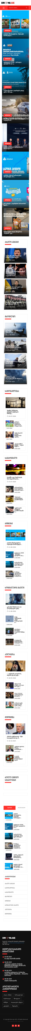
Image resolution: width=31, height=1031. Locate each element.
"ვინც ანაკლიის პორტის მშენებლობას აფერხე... (18, 434)
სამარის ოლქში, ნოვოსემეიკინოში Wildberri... (14, 377)
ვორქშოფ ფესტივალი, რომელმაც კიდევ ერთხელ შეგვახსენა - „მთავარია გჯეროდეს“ (16, 974)
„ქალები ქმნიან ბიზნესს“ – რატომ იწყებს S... (18, 445)
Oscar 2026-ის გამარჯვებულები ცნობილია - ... (18, 695)
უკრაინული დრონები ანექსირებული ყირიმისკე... (14, 346)
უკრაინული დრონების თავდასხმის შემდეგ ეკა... (19, 631)
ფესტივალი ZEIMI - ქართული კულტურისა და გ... (19, 554)
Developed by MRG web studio (15, 1021)
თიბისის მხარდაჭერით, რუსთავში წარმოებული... (14, 543)
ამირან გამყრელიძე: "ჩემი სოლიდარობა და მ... (15, 737)
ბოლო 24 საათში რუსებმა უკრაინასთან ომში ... (13, 303)
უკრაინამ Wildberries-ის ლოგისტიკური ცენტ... (14, 607)
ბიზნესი (7, 30)
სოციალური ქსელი (12, 905)
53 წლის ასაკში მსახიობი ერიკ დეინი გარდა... (18, 704)
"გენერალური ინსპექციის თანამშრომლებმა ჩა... (19, 510)
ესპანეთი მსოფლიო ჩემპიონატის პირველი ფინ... (18, 424)
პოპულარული (21, 807)
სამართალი (9, 892)
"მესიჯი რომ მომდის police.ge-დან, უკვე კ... (19, 685)
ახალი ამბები (10, 883)
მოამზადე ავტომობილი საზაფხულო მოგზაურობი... (18, 574)
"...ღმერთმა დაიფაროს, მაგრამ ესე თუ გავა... (14, 674)
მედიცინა (8, 914)
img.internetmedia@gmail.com (16, 942)
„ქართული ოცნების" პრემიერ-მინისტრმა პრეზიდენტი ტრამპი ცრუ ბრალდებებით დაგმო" (15, 965)
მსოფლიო (8, 896)
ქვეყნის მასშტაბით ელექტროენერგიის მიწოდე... (12, 412)
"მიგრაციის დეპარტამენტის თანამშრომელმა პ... (18, 499)
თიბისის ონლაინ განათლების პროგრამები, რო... (18, 866)
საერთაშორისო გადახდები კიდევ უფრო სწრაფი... (18, 564)
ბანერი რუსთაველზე (10, 980)
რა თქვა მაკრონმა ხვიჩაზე (12, 958)
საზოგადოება (10, 888)
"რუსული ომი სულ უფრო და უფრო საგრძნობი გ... (14, 287)
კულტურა (8, 909)
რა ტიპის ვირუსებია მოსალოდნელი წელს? (18, 758)
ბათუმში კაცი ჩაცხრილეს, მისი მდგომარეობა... (14, 478)
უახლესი (9, 807)
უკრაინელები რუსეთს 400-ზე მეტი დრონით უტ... (14, 331)
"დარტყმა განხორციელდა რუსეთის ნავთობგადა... (13, 256)
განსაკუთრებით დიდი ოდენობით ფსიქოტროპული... (19, 489)
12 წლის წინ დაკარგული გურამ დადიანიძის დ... (15, 272)
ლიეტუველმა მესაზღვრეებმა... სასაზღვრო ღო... (18, 641)
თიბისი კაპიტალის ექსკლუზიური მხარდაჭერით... (18, 856)
